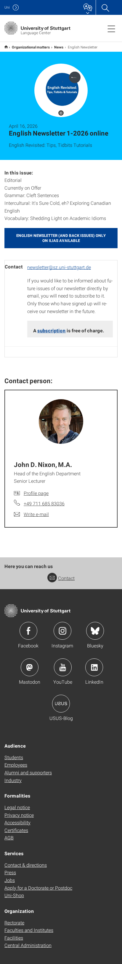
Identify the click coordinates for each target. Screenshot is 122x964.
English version (6, 47)
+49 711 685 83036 (44, 503)
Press (10, 872)
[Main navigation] (111, 28)
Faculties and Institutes (28, 930)
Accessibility (17, 822)
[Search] (105, 7)
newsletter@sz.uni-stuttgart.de (59, 267)
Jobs (9, 880)
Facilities (13, 938)
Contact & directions (25, 865)
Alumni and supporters (28, 772)
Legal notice (17, 807)
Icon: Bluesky (95, 631)
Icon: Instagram (62, 631)
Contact (66, 578)
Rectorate (14, 922)
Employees (15, 765)
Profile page (36, 493)
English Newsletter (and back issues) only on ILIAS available (61, 238)
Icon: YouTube (63, 667)
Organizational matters (31, 47)
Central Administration (28, 945)
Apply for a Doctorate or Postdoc (38, 888)
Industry (13, 780)
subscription (51, 330)
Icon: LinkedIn (94, 667)
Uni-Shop (14, 895)
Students (13, 757)
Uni (7, 7)
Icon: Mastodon (29, 667)
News (59, 47)
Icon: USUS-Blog (61, 704)
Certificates (16, 830)
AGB (9, 837)
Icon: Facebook (28, 631)
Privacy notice (19, 815)
